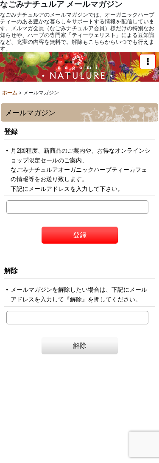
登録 (11, 131)
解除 (11, 270)
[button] (147, 61)
